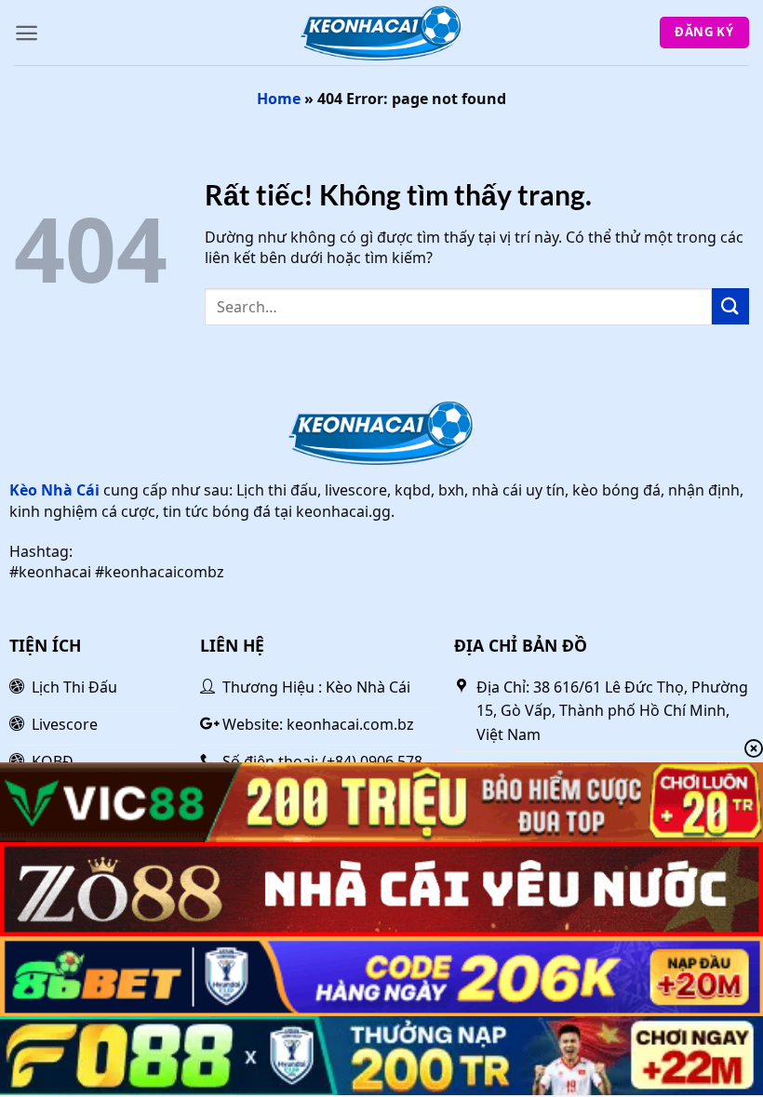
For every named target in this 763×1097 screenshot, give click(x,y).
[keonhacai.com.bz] (381, 33)
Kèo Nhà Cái (54, 490)
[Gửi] (730, 306)
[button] (26, 33)
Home (279, 98)
